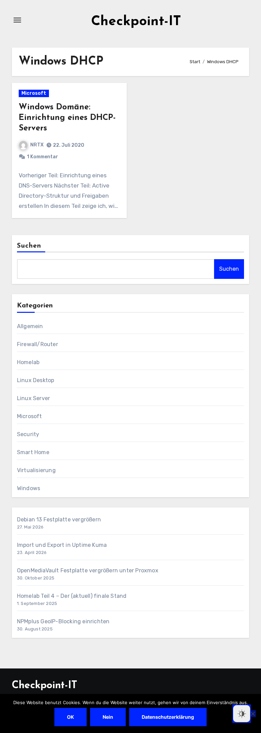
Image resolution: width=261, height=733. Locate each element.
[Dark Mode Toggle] (241, 713)
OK (70, 717)
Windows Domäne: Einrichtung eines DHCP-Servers (67, 117)
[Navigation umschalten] (17, 20)
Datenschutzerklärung (168, 717)
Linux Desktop (35, 380)
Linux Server (33, 398)
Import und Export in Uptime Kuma (62, 545)
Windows (28, 488)
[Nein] (252, 713)
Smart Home (33, 452)
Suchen (29, 246)
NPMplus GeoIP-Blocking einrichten (63, 621)
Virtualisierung (36, 470)
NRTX (37, 145)
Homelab (28, 362)
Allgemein (30, 326)
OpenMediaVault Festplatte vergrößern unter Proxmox (87, 570)
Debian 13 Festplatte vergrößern (59, 519)
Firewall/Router (37, 344)
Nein (108, 717)
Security (28, 434)
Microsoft (33, 93)
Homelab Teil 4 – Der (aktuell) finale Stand (72, 596)
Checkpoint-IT (136, 22)
